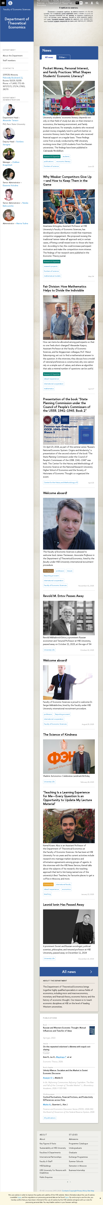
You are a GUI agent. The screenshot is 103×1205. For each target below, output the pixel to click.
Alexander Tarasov (10, 120)
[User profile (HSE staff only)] (92, 3)
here (19, 1197)
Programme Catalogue (78, 1143)
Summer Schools (76, 1161)
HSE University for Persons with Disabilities (53, 1171)
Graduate (73, 1152)
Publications (50, 1018)
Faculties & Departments (50, 1152)
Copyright (73, 1191)
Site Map (90, 1191)
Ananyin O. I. (48, 1078)
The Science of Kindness (60, 734)
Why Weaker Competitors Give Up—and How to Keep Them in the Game (67, 180)
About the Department (13, 55)
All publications (49, 1118)
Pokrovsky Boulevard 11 (13, 77)
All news (69, 971)
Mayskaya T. (61, 1057)
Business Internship (77, 1170)
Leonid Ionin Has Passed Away (63, 904)
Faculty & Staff (46, 1161)
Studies (73, 1134)
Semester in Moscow (78, 1165)
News (46, 50)
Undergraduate (75, 1148)
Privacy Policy (82, 1191)
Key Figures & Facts (48, 1143)
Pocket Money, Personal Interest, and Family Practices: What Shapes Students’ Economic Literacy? (67, 72)
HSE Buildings (45, 1165)
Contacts (65, 1191)
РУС (77, 3)
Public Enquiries (46, 1177)
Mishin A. (47, 1104)
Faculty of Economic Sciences (16, 9)
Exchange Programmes (78, 1157)
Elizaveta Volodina (10, 185)
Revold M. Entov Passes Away (63, 596)
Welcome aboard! (55, 493)
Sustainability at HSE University (53, 1148)
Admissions (73, 1139)
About (43, 1134)
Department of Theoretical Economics (17, 23)
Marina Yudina (22, 223)
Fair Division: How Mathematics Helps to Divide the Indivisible (64, 288)
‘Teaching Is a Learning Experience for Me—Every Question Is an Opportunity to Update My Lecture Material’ (67, 798)
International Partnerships (50, 1157)
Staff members (9, 60)
